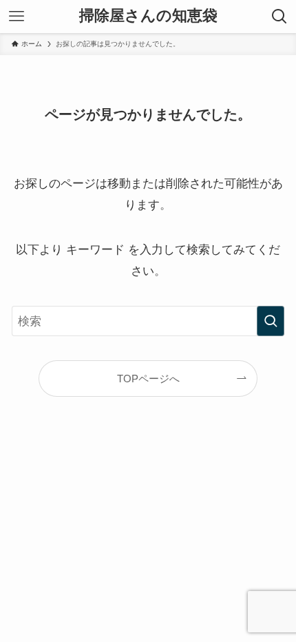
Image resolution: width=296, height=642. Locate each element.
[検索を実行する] (270, 321)
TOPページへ (148, 378)
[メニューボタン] (16, 16)
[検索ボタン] (279, 16)
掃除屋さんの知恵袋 (148, 16)
